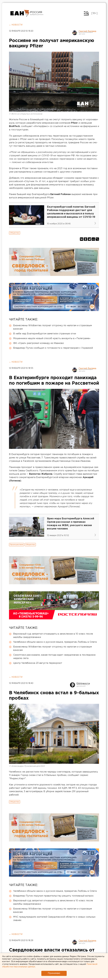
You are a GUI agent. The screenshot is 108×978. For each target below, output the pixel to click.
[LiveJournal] (97, 239)
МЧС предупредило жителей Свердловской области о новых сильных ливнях (54, 918)
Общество (14, 233)
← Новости (15, 25)
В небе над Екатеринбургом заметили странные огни (44, 334)
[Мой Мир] (93, 239)
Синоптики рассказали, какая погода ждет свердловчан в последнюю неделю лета (54, 656)
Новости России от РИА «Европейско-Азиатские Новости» (19, 13)
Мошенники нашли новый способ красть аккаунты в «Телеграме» (51, 338)
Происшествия (16, 544)
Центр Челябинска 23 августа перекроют (37, 663)
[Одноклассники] (85, 239)
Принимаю (54, 973)
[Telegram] (89, 239)
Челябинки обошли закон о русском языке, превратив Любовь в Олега (55, 642)
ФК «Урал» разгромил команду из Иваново (38, 343)
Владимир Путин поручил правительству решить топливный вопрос (53, 896)
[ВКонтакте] (81, 239)
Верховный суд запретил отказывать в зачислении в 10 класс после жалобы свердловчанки (53, 635)
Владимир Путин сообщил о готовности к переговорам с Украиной (53, 348)
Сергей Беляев (87, 31)
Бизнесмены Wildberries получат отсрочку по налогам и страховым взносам (52, 327)
